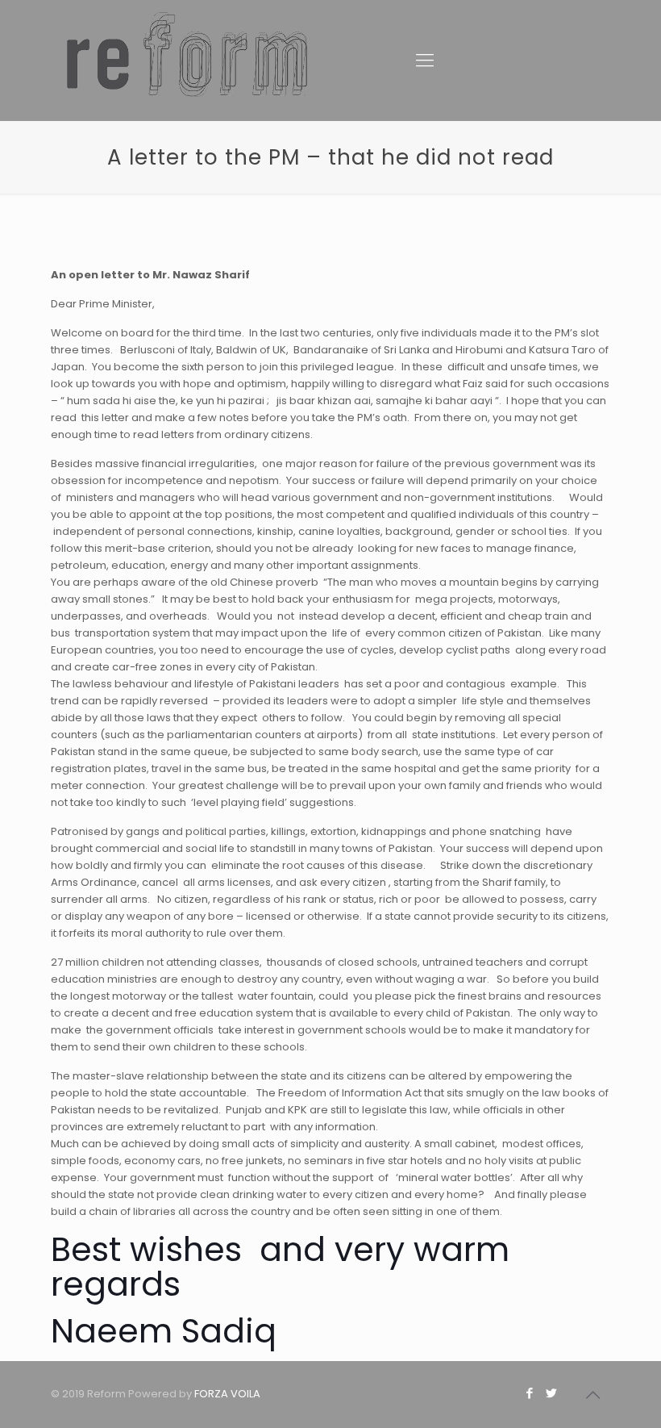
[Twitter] (551, 1392)
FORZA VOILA (227, 1393)
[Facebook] (530, 1392)
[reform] (187, 36)
